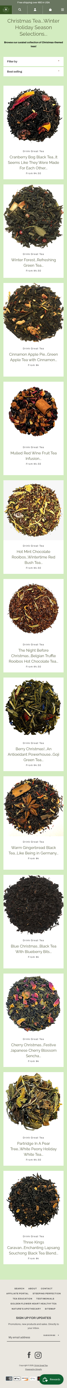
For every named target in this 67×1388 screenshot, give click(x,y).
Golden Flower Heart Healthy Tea (33, 1303)
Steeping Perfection (47, 1293)
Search (19, 1288)
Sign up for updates (33, 1318)
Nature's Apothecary (26, 1309)
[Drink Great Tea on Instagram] (38, 1355)
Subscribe (49, 1335)
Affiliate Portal (17, 1293)
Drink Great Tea (41, 1365)
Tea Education (22, 1299)
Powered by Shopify (33, 1369)
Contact (47, 1288)
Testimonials (45, 1299)
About (32, 1288)
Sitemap (50, 1309)
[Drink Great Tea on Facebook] (29, 1355)
